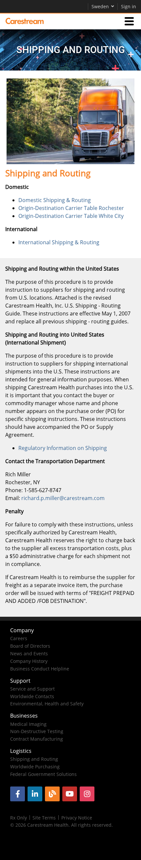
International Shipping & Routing (58, 242)
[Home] (24, 21)
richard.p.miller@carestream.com (63, 498)
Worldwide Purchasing (35, 766)
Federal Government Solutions (43, 774)
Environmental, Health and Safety (47, 703)
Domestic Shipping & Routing (54, 200)
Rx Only (18, 818)
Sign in (128, 6)
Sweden (100, 6)
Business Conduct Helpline (39, 669)
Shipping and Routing (34, 759)
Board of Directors (30, 646)
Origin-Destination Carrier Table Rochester (71, 208)
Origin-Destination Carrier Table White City (71, 216)
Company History (29, 661)
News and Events (29, 653)
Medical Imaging (28, 724)
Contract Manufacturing (36, 739)
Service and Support (32, 689)
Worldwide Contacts (32, 696)
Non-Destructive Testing (36, 731)
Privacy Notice (76, 818)
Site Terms (44, 818)
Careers (18, 638)
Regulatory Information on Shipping (62, 448)
